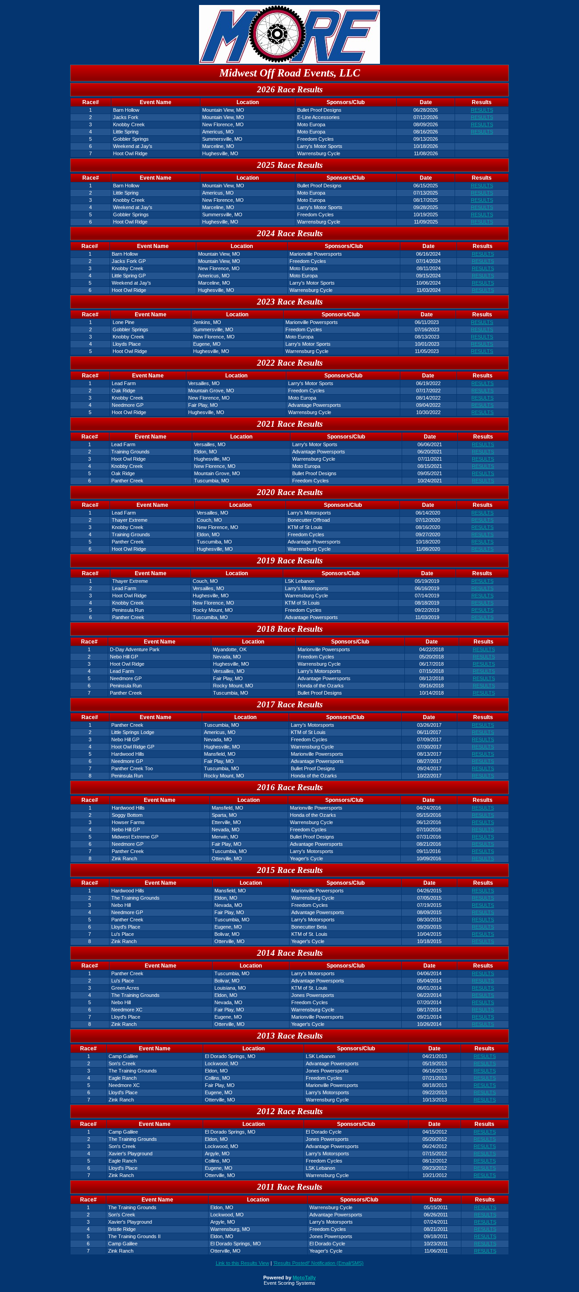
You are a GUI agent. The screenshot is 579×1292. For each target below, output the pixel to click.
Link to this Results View (242, 1263)
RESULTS (482, 110)
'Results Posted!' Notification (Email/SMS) (318, 1263)
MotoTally (304, 1277)
